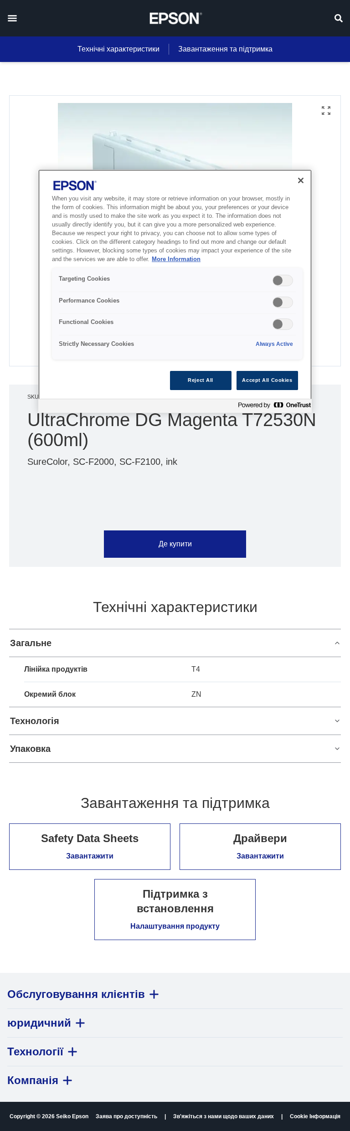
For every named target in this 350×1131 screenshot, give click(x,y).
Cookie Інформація (315, 1116)
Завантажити (89, 856)
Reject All (200, 380)
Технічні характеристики (118, 49)
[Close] (301, 180)
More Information (176, 259)
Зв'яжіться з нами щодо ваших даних (223, 1116)
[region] (175, 291)
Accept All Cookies (267, 380)
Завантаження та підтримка (225, 49)
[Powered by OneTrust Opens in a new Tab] (272, 407)
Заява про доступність (126, 1116)
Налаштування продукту (175, 926)
